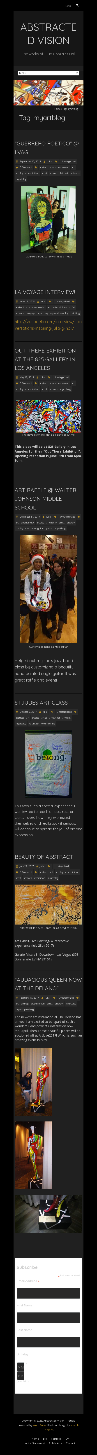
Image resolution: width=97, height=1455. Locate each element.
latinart (64, 173)
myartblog (21, 179)
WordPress (39, 1425)
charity (19, 528)
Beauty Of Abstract (44, 856)
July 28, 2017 (26, 866)
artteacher (54, 717)
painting (75, 313)
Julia (49, 161)
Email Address (28, 1281)
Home (57, 108)
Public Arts (55, 1443)
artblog (19, 173)
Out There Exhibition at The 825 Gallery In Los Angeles (45, 359)
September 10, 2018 (30, 161)
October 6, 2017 (28, 711)
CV (67, 1438)
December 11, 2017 (29, 516)
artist (44, 173)
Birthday (22, 1354)
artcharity (51, 522)
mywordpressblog (59, 313)
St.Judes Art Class (41, 702)
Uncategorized (68, 161)
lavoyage (30, 313)
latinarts (75, 173)
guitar (49, 528)
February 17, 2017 (29, 997)
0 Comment (26, 167)
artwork (54, 173)
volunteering (48, 723)
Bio (45, 1438)
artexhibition (32, 173)
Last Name (24, 1330)
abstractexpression (59, 167)
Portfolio (56, 1438)
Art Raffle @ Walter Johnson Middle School (45, 499)
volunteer (34, 723)
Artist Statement (35, 1443)
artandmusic (27, 522)
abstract (44, 167)
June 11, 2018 (27, 301)
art (73, 167)
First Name (24, 1305)
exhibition (39, 878)
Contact (70, 1443)
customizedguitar (34, 528)
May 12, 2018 (26, 377)
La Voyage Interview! (45, 292)
